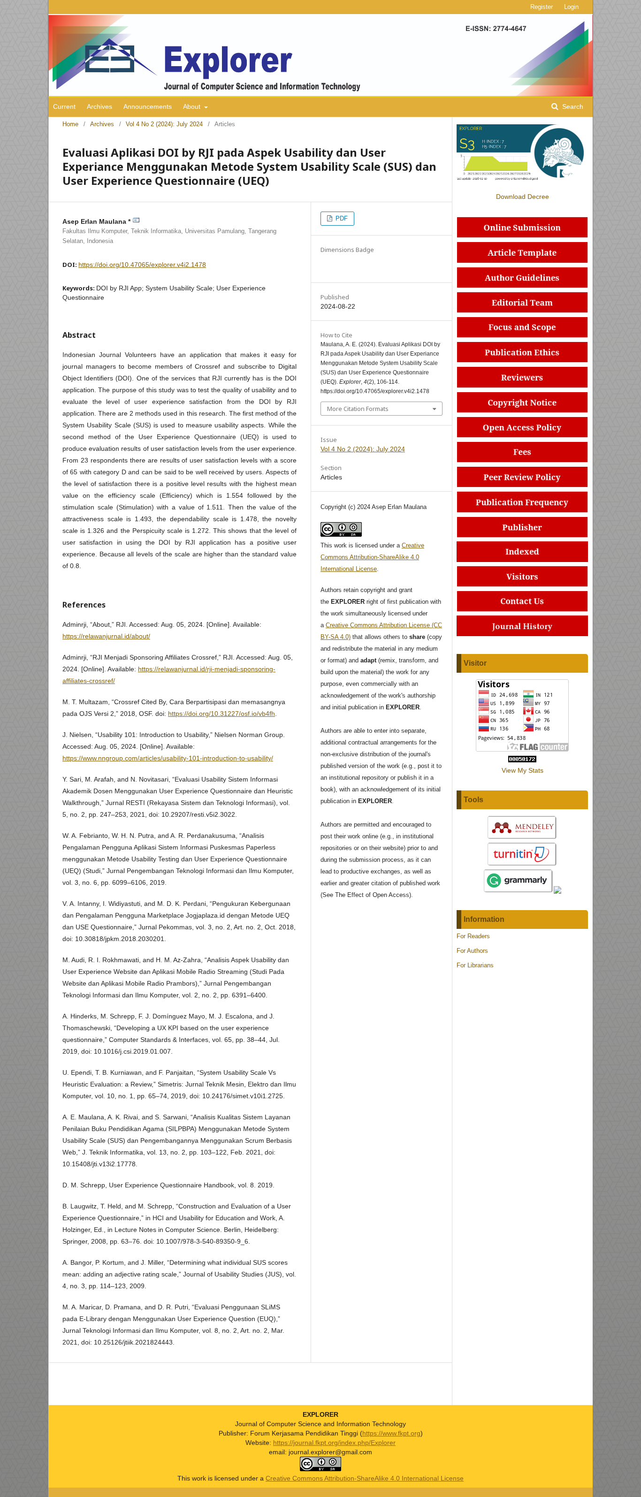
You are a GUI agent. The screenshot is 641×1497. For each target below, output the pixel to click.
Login (571, 6)
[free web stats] (522, 760)
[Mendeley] (522, 838)
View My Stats (522, 770)
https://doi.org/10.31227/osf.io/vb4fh (221, 713)
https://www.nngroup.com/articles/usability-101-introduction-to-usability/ (167, 758)
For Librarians (475, 965)
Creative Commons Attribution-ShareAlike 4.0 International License (372, 557)
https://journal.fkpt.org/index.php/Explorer (334, 1442)
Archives (99, 106)
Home (70, 124)
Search (571, 106)
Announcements (147, 106)
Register (541, 6)
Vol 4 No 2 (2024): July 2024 (164, 124)
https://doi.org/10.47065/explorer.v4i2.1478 (142, 264)
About (192, 106)
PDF (341, 218)
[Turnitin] (522, 864)
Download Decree (522, 196)
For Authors (472, 950)
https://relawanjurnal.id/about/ (106, 636)
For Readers (473, 936)
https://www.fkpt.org (391, 1433)
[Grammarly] (518, 891)
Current (64, 106)
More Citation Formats (358, 408)
